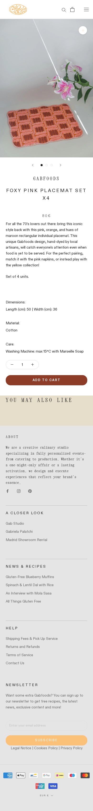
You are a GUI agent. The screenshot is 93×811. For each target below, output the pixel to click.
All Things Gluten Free (23, 601)
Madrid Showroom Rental (26, 540)
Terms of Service (19, 655)
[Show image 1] (42, 165)
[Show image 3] (52, 165)
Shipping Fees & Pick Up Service (32, 639)
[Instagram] (19, 491)
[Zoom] (83, 30)
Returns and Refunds (23, 647)
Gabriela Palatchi (19, 531)
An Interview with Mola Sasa (29, 593)
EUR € (44, 795)
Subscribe (46, 740)
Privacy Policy (72, 748)
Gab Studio (15, 523)
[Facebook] (7, 491)
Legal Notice (21, 748)
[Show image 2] (47, 165)
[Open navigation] (86, 9)
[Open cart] (72, 9)
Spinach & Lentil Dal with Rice (30, 585)
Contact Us (15, 663)
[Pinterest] (30, 491)
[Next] (60, 165)
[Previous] (32, 165)
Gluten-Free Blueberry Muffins (30, 577)
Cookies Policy (46, 748)
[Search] (64, 10)
